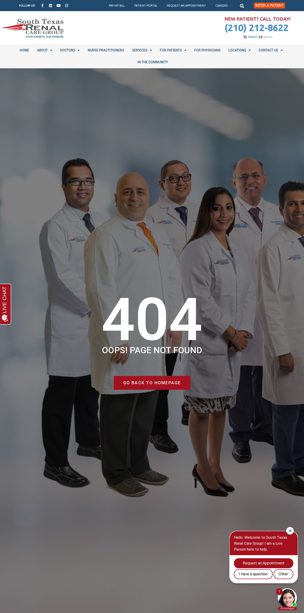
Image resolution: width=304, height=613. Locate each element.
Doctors (67, 50)
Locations (237, 50)
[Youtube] (58, 5)
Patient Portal (145, 5)
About (42, 50)
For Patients (171, 50)
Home (24, 50)
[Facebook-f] (42, 5)
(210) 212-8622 (256, 28)
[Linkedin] (50, 5)
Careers (221, 5)
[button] (242, 6)
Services (139, 50)
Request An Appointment (186, 5)
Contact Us (268, 50)
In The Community (153, 62)
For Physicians (207, 50)
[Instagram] (66, 5)
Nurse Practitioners (106, 50)
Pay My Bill (117, 5)
